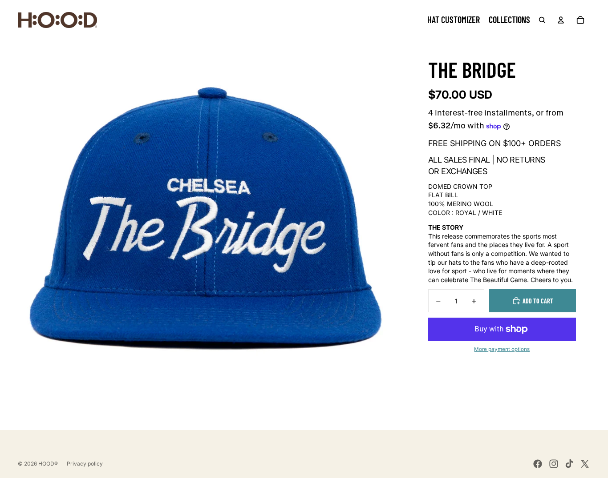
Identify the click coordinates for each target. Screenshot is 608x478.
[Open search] (542, 20)
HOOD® (48, 463)
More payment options (502, 349)
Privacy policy (85, 463)
